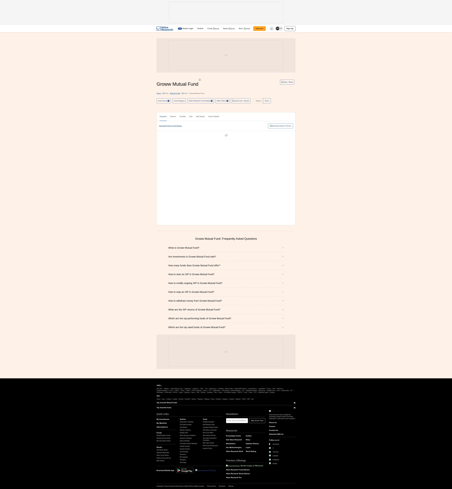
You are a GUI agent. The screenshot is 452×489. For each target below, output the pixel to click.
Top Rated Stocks (162, 450)
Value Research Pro (234, 477)
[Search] (271, 28)
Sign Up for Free (257, 420)
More (241, 28)
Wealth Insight (188, 28)
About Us (273, 422)
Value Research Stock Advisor (238, 474)
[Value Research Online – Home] (165, 28)
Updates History (252, 444)
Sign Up (290, 28)
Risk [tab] (190, 116)
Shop (248, 440)
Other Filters (222, 101)
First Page (183, 462)
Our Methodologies (234, 447)
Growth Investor (185, 446)
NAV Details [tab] (200, 116)
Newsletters (230, 444)
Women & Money (185, 430)
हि (281, 28)
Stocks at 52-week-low (164, 458)
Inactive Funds (207, 448)
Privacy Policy (211, 486)
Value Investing (185, 441)
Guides (249, 436)
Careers (272, 426)
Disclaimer (222, 486)
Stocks (225, 28)
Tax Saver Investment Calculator (209, 439)
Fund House (163, 101)
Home (159, 93)
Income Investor (185, 449)
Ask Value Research (234, 440)
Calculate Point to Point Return (170, 126)
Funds (210, 28)
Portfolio (200, 28)
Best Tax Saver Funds (163, 441)
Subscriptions (162, 427)
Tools (205, 419)
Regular (258, 101)
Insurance (183, 454)
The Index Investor (186, 424)
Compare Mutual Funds (210, 427)
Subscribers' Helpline (186, 422)
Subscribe (259, 28)
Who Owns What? (208, 443)
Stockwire (183, 460)
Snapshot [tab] (163, 116)
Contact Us (273, 430)
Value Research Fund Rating (200, 101)
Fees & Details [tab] (213, 116)
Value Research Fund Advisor (238, 470)
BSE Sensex (161, 461)
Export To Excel (285, 126)
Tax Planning (184, 452)
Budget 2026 (184, 433)
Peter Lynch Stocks (163, 455)
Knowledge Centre (233, 436)
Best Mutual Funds (209, 424)
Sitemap (231, 486)
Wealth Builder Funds (163, 435)
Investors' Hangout (186, 438)
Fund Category (179, 101)
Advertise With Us (276, 434)
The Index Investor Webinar (188, 443)
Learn (248, 447)
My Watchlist (162, 423)
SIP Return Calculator (210, 430)
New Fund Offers (208, 433)
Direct (267, 101)
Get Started (183, 427)
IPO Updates (184, 457)
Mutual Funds (175, 93)
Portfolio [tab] (183, 116)
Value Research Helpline (188, 435)
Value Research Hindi (234, 451)
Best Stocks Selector (209, 435)
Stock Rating (251, 451)
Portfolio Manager (208, 422)
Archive (183, 419)
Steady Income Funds (163, 438)
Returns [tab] (173, 116)
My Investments (163, 419)
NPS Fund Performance (210, 446)
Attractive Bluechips (163, 452)
